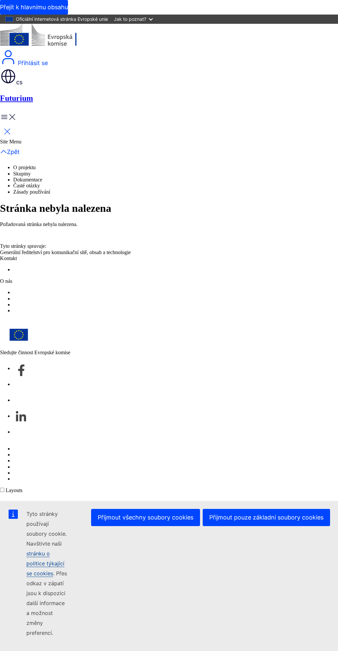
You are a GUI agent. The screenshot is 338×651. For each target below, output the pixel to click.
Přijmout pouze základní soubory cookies (266, 517)
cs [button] (19, 82)
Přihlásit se (32, 62)
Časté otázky (26, 185)
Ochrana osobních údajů (38, 467)
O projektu (24, 167)
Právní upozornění (32, 473)
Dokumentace (27, 179)
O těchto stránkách (32, 454)
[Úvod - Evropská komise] (48, 36)
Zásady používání (31, 192)
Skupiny (22, 173)
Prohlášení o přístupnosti (38, 298)
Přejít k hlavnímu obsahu (34, 7)
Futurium (16, 98)
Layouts (14, 490)
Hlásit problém (28, 269)
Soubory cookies (30, 460)
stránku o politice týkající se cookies (45, 563)
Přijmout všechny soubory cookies (145, 517)
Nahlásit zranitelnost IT (37, 448)
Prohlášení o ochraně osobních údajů (51, 292)
